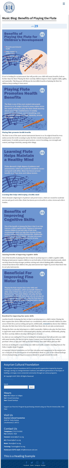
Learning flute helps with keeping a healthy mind (20, 195)
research (46, 324)
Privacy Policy (8, 379)
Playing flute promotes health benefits (16, 132)
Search (6, 384)
